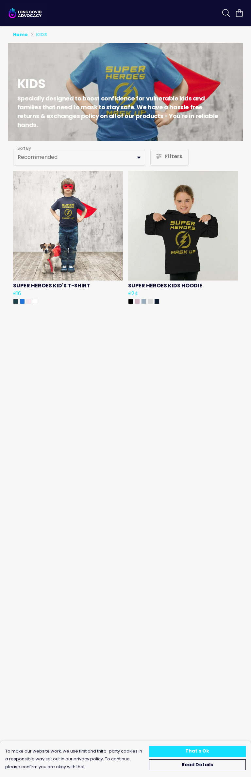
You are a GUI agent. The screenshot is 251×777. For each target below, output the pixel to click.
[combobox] (79, 157)
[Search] (226, 13)
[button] (139, 157)
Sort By (24, 148)
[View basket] (239, 13)
